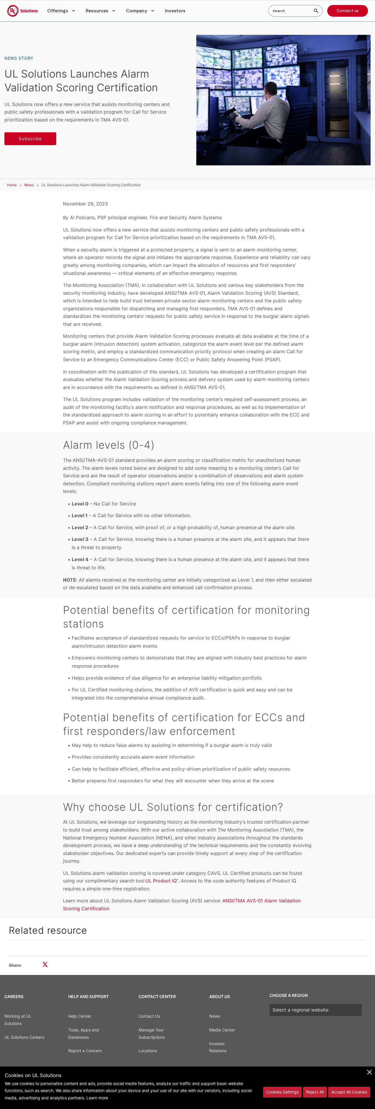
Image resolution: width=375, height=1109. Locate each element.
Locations (148, 1050)
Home (12, 185)
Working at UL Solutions (17, 1020)
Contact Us (149, 1016)
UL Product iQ (161, 881)
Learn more (97, 1097)
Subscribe (30, 138)
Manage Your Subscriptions (152, 1033)
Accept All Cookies (349, 1091)
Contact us (348, 11)
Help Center (79, 1016)
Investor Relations (217, 1047)
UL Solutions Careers (24, 1037)
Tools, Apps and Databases (83, 1033)
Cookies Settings (282, 1091)
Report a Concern (85, 1050)
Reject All (315, 1091)
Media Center (222, 1029)
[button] (61, 11)
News (29, 185)
